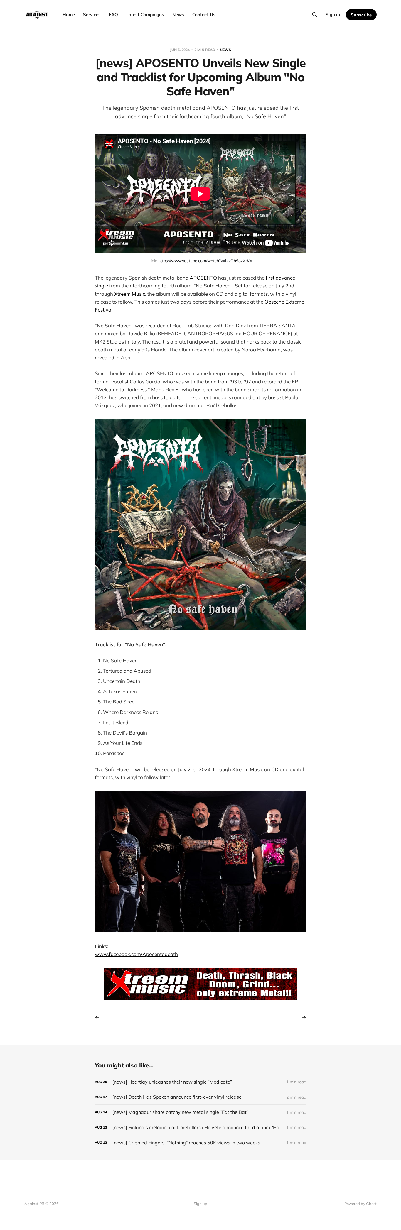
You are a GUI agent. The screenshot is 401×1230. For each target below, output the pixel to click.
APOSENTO (203, 278)
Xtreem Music (129, 294)
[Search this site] (314, 14)
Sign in (333, 14)
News (178, 14)
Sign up (200, 1203)
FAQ (113, 14)
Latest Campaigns (145, 14)
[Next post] (301, 1017)
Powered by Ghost (360, 1203)
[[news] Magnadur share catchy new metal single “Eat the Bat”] (200, 1112)
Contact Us (203, 14)
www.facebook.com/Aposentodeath (136, 954)
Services (92, 14)
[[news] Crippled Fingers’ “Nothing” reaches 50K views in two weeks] (200, 1142)
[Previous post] (99, 1017)
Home (69, 14)
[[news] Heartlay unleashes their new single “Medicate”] (200, 1082)
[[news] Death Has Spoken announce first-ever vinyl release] (200, 1096)
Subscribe (361, 15)
